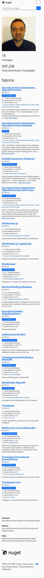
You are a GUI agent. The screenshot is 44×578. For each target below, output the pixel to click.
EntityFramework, (10, 173)
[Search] (38, 8)
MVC (5, 299)
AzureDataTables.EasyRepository (12, 312)
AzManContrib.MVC (14, 334)
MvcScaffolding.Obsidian (17, 287)
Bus (10, 236)
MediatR (18, 374)
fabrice (6, 92)
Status (5, 525)
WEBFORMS (14, 443)
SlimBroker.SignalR (13, 382)
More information (11, 118)
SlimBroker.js (10, 223)
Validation (23, 105)
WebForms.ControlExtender (19, 428)
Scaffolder (25, 299)
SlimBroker (8, 264)
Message (15, 236)
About (19, 564)
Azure (6, 105)
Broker (21, 236)
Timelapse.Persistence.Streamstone (16, 458)
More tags (15, 107)
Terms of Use (28, 564)
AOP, (18, 173)
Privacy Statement (26, 566)
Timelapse (8, 405)
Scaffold (18, 299)
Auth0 (37, 105)
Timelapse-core (11, 482)
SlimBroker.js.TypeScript (16, 244)
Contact (6, 518)
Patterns (23, 173)
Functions (11, 105)
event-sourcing (9, 374)
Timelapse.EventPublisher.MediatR (18, 358)
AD (7, 107)
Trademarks (6, 569)
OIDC (32, 105)
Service (6, 236)
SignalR (26, 236)
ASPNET (6, 443)
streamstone (19, 474)
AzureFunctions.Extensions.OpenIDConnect (19, 89)
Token (18, 105)
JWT (29, 105)
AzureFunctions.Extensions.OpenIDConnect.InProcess (19, 189)
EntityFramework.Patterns (18, 159)
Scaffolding (11, 299)
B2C (10, 107)
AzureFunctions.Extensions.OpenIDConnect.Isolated (19, 124)
